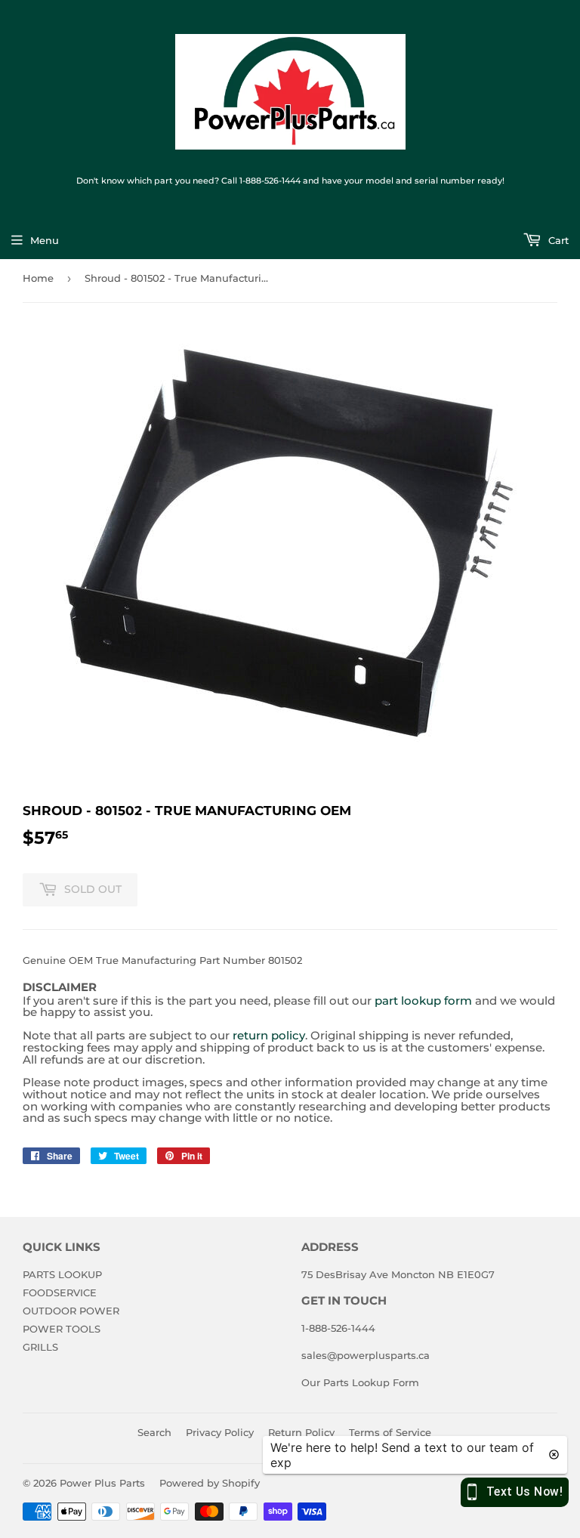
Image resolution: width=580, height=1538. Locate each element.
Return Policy (301, 1432)
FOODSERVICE (60, 1292)
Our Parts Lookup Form (360, 1382)
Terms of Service (390, 1432)
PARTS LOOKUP (62, 1274)
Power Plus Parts (102, 1483)
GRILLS (40, 1347)
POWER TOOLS (61, 1329)
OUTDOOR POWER (71, 1311)
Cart (557, 240)
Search (154, 1432)
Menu (44, 240)
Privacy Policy (220, 1432)
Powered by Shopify (209, 1483)
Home (38, 278)
